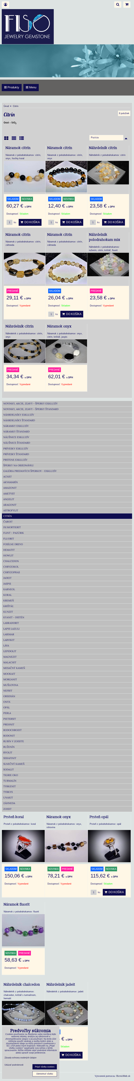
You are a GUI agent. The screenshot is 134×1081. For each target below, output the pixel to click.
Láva (6, 645)
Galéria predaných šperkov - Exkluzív (30, 471)
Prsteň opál (99, 817)
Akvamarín (10, 482)
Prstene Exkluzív (15, 459)
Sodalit (8, 769)
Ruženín (9, 746)
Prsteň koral (14, 817)
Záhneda (9, 803)
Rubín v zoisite (13, 741)
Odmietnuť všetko (44, 1074)
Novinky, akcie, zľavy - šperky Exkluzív (30, 403)
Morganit (10, 679)
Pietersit (9, 718)
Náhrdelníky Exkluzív (18, 414)
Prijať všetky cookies (44, 1067)
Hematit (9, 549)
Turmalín (9, 780)
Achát (7, 476)
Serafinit (9, 758)
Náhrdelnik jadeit (61, 984)
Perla (7, 713)
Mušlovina (10, 685)
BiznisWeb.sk (123, 1076)
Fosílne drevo (13, 544)
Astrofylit (10, 510)
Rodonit (9, 735)
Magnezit (10, 656)
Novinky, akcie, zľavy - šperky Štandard (30, 409)
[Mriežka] (6, 139)
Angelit (8, 499)
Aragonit (9, 504)
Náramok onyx (59, 326)
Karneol (9, 589)
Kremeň (8, 600)
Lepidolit (9, 651)
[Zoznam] (14, 139)
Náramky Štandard (16, 431)
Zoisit (7, 809)
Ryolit (7, 752)
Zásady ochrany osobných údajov (20, 1057)
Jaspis (7, 583)
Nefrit (7, 690)
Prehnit (8, 724)
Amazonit (10, 487)
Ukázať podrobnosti (14, 1065)
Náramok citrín (18, 148)
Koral (7, 595)
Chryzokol (11, 566)
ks (14, 222)
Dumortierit (12, 527)
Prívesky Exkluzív (15, 448)
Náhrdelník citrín (103, 148)
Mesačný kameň (14, 668)
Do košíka (31, 222)
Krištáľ (8, 606)
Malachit (9, 662)
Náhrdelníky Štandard (19, 420)
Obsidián (9, 696)
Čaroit (8, 521)
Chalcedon (11, 561)
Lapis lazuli (11, 628)
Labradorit (11, 623)
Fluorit (8, 538)
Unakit (8, 797)
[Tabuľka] (21, 139)
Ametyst (9, 493)
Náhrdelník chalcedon (22, 984)
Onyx (6, 701)
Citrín (7, 516)
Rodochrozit (12, 730)
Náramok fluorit (17, 904)
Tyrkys (8, 792)
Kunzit (8, 611)
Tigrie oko (10, 775)
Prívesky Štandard (16, 454)
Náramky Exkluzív (16, 426)
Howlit (8, 555)
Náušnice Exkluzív (16, 437)
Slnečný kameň (14, 763)
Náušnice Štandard (16, 442)
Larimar (8, 634)
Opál (6, 707)
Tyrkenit (9, 786)
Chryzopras (11, 572)
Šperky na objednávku (18, 465)
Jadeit (7, 578)
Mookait (9, 673)
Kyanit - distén (13, 617)
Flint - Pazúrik (13, 532)
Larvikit (8, 640)
